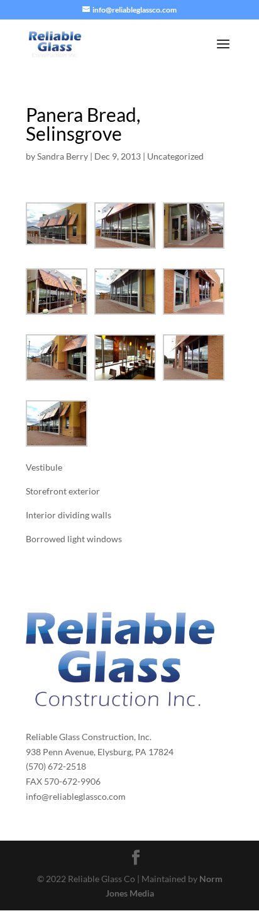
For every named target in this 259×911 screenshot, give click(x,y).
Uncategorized (175, 156)
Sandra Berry (62, 156)
